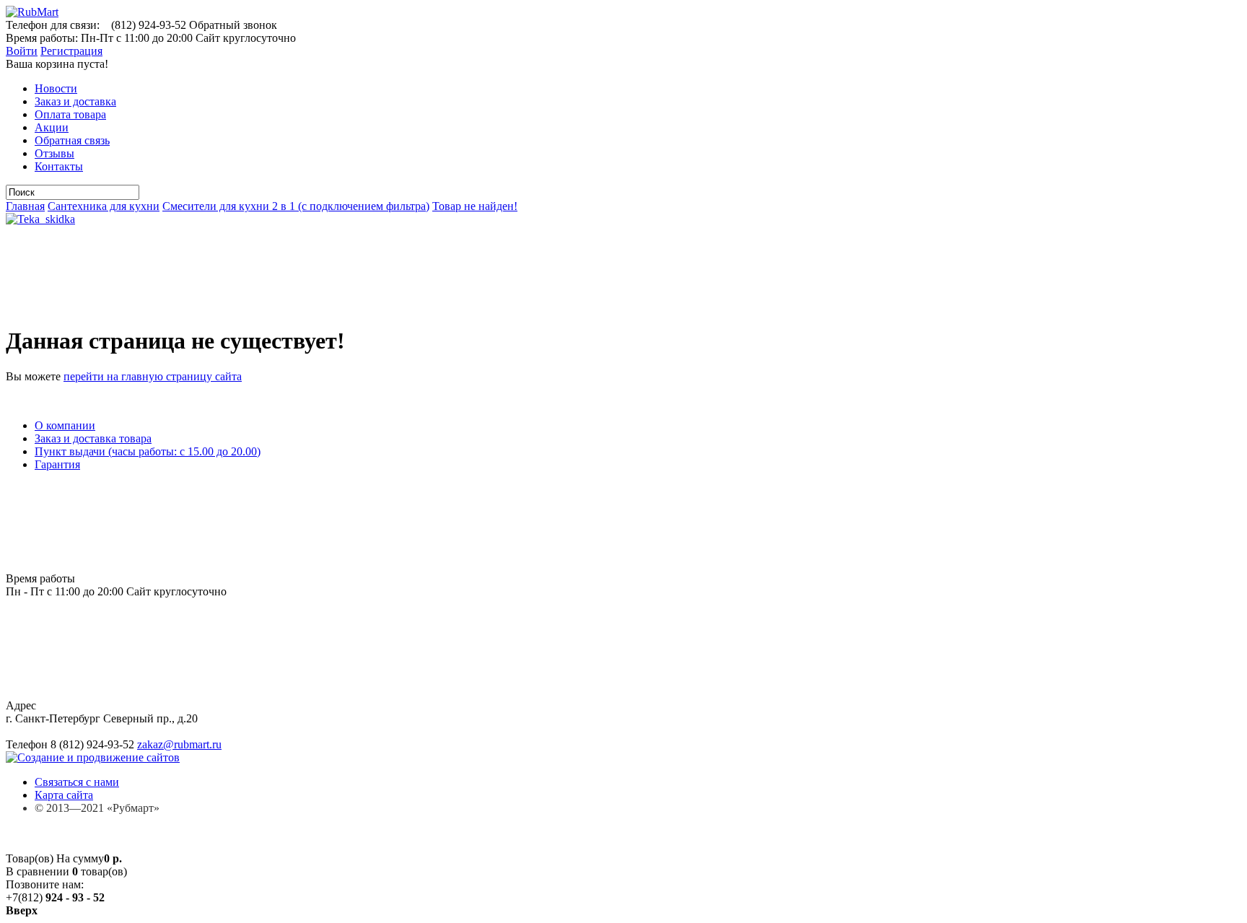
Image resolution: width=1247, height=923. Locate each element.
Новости (56, 88)
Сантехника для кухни (103, 206)
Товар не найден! (474, 206)
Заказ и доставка (75, 101)
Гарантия (57, 464)
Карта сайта (64, 795)
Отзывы (54, 153)
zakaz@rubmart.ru (179, 744)
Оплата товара (70, 114)
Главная (25, 206)
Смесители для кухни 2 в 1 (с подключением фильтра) (295, 206)
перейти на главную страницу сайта (153, 376)
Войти (22, 51)
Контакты (59, 166)
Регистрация (71, 51)
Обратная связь (72, 140)
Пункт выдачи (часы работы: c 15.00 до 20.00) (148, 451)
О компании (65, 425)
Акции (52, 127)
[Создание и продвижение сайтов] (93, 757)
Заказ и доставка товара (93, 438)
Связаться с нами (77, 782)
